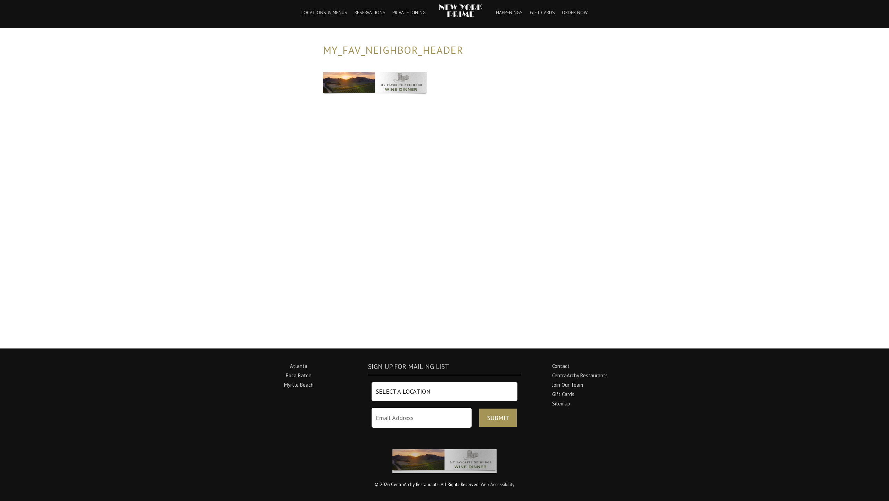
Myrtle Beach (299, 384)
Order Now (575, 13)
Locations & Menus (324, 13)
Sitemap (561, 403)
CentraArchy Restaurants (580, 375)
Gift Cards (542, 13)
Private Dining (409, 13)
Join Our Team (567, 384)
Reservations (370, 13)
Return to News (340, 134)
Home (461, 10)
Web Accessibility (497, 484)
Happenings (509, 13)
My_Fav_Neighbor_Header (393, 50)
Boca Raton (298, 375)
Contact (561, 366)
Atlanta (298, 366)
